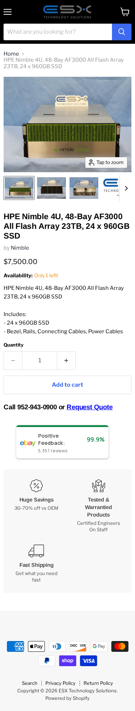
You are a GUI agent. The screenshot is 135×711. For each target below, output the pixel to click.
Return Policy (98, 683)
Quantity (13, 345)
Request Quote (90, 407)
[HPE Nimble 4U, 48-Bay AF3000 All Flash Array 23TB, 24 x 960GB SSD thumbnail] (19, 187)
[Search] (121, 32)
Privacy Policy (60, 683)
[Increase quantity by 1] (66, 360)
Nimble (20, 248)
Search (29, 683)
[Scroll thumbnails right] (125, 188)
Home (11, 54)
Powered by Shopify (67, 698)
